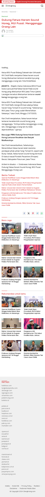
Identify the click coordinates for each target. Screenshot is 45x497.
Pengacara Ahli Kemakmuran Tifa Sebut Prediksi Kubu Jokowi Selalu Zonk (21, 194)
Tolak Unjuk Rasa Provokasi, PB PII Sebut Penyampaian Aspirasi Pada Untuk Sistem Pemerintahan (22, 184)
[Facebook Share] (24, 213)
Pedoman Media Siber (28, 488)
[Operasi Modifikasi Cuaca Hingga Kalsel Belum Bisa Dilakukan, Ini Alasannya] (11, 228)
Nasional (5, 16)
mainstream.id (7, 454)
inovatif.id (5, 434)
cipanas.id (5, 431)
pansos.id (5, 469)
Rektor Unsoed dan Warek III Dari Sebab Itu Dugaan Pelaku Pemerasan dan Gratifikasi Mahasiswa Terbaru (21, 189)
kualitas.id (5, 411)
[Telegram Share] (37, 213)
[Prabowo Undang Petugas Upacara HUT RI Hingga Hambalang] (11, 272)
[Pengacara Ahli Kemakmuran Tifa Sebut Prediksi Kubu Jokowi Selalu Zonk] (33, 250)
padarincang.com (8, 398)
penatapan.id (6, 444)
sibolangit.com (7, 390)
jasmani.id (5, 462)
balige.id (4, 446)
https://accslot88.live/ (9, 370)
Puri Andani (9, 30)
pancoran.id (6, 408)
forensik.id (5, 457)
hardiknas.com (7, 421)
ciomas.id (5, 449)
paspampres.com (8, 471)
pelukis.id (5, 406)
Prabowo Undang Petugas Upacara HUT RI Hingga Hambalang (20, 199)
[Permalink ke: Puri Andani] (3, 31)
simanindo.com (7, 395)
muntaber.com (7, 426)
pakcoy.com (6, 423)
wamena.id (5, 439)
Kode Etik (15, 486)
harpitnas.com (7, 413)
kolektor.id (5, 400)
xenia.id (4, 436)
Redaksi (37, 486)
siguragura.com (7, 393)
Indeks (7, 486)
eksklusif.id (5, 464)
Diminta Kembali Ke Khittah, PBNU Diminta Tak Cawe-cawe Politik (21, 204)
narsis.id (4, 418)
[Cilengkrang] (10, 5)
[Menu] (3, 6)
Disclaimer (13, 488)
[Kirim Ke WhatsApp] (41, 213)
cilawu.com (6, 459)
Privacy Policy (26, 486)
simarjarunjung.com (9, 474)
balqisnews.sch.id (8, 467)
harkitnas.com (7, 385)
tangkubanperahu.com (9, 388)
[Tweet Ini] (28, 213)
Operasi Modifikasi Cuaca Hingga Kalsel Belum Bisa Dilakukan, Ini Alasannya (20, 179)
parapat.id (5, 441)
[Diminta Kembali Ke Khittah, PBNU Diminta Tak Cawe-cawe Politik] (33, 272)
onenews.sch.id (7, 416)
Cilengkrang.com (29, 491)
